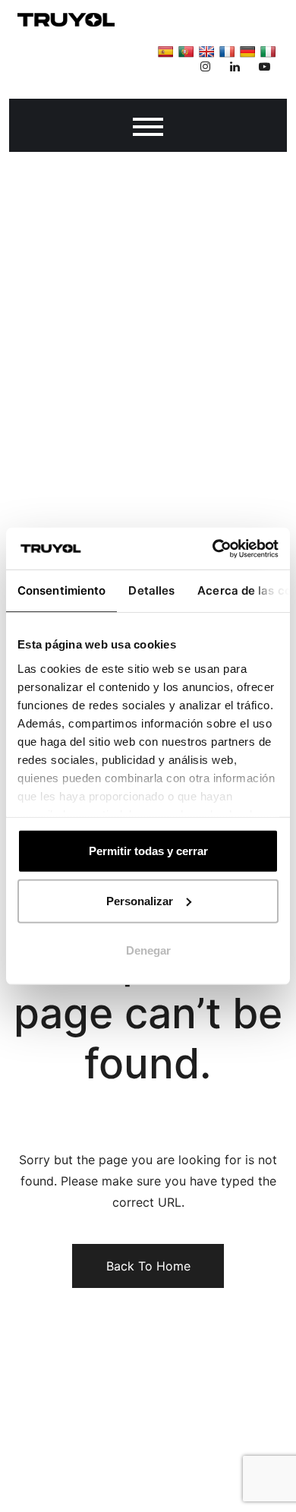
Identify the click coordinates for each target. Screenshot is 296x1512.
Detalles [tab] (151, 590)
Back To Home (148, 1266)
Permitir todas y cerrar (148, 850)
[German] (247, 52)
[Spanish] (165, 52)
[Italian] (268, 52)
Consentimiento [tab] (61, 590)
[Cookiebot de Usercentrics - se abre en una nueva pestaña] (213, 548)
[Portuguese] (186, 52)
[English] (206, 52)
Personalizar (139, 900)
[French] (227, 52)
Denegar (148, 950)
